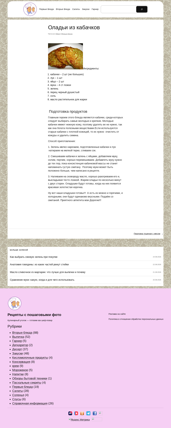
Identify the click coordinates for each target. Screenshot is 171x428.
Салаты (17, 390)
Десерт (17, 349)
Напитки (18, 374)
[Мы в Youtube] (101, 413)
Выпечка (18, 336)
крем (15, 365)
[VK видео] (76, 413)
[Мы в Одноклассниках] (82, 413)
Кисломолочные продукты (30, 357)
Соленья (18, 395)
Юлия (58, 34)
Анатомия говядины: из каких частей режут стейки (39, 264)
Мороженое (20, 370)
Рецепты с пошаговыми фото (34, 315)
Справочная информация (29, 403)
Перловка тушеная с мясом (147, 234)
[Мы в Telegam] (88, 413)
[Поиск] (141, 9)
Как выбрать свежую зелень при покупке (33, 257)
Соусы (16, 399)
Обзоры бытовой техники (29, 378)
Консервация (21, 361)
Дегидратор (20, 345)
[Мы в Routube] (70, 413)
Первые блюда (22, 386)
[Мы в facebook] (95, 413)
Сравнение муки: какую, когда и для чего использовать (42, 279)
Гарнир (17, 340)
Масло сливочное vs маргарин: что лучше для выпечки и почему (47, 272)
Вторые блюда (67, 34)
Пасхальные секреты (26, 382)
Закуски (17, 353)
